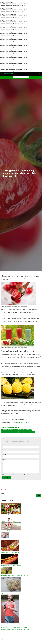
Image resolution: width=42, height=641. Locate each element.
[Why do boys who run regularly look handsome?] (15, 629)
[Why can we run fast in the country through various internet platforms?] (6, 571)
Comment (4, 459)
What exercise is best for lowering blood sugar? (10, 530)
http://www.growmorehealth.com (22, 422)
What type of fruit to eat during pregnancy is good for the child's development (16, 429)
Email (3, 449)
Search (2, 493)
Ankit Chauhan (6, 179)
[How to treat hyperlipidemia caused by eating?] (10, 546)
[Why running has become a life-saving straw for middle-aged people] (10, 626)
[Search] (27, 77)
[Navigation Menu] (40, 74)
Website (4, 454)
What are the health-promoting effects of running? (10, 623)
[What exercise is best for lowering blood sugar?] (11, 523)
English (4, 489)
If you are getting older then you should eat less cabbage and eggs (13, 514)
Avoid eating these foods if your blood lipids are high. (11, 565)
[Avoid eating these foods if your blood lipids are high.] (9, 559)
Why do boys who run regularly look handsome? (10, 630)
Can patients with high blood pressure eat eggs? (10, 539)
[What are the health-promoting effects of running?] (10, 609)
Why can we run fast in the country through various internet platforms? (14, 575)
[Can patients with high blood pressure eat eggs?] (5, 535)
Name (3, 444)
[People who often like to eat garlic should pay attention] (11, 584)
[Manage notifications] (2, 638)
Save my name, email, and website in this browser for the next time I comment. (18, 474)
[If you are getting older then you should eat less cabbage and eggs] (11, 508)
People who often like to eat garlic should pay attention (11, 593)
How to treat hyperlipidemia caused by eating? (10, 552)
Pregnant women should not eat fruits (11, 427)
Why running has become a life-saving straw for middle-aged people (14, 627)
